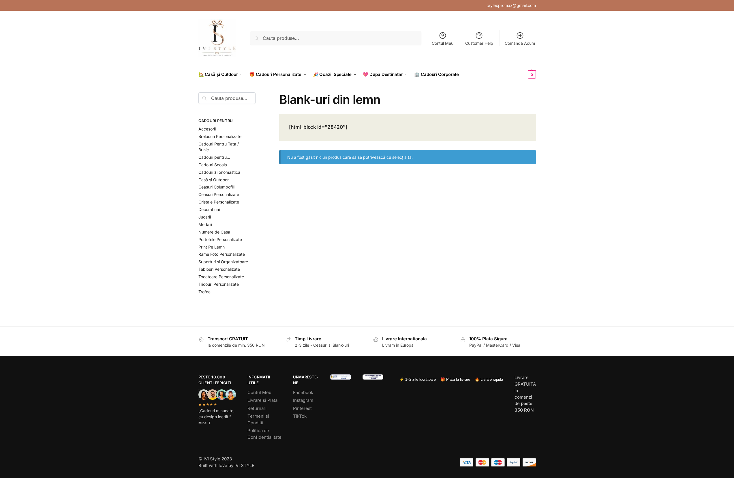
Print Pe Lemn (211, 246)
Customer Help (479, 43)
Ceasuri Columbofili (216, 186)
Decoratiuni (209, 209)
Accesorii (207, 128)
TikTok (300, 416)
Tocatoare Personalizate (221, 276)
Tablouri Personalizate (219, 269)
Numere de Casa (214, 231)
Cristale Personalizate (218, 201)
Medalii (205, 224)
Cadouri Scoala (212, 164)
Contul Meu (442, 43)
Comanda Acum (520, 43)
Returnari (256, 408)
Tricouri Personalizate (218, 284)
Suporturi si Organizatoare (223, 261)
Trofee (204, 291)
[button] (522, 74)
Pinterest (302, 408)
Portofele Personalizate (220, 239)
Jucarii (204, 216)
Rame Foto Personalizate (221, 254)
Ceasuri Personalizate (218, 194)
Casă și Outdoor (213, 179)
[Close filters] (257, 96)
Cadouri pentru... (214, 157)
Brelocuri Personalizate (219, 136)
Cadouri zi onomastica (219, 172)
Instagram (303, 400)
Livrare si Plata (262, 400)
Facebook (303, 392)
